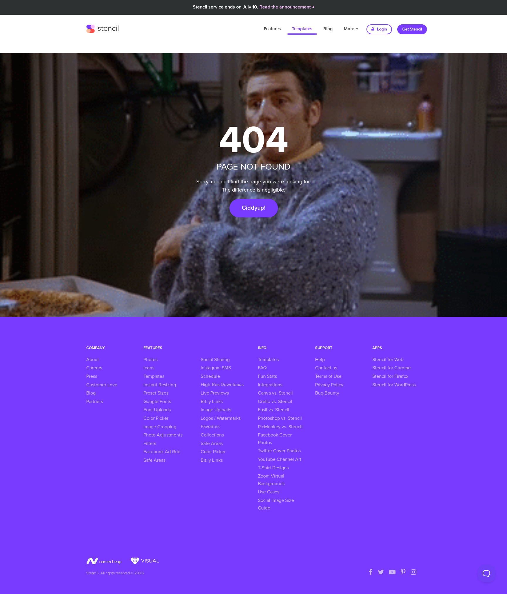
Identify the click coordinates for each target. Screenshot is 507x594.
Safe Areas (154, 460)
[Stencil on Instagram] (413, 572)
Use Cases (268, 492)
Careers (94, 367)
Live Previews (215, 393)
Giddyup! (253, 208)
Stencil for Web (387, 359)
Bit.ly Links (212, 401)
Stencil (102, 28)
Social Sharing (215, 359)
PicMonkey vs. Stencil (280, 426)
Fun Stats (267, 376)
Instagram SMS (216, 367)
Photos (150, 359)
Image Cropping (159, 426)
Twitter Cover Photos (279, 451)
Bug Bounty (327, 393)
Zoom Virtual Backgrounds (271, 480)
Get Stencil (412, 29)
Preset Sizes (155, 393)
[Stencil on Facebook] (371, 572)
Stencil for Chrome (391, 367)
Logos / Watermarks (221, 418)
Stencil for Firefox (390, 376)
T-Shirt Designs (273, 468)
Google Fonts (157, 401)
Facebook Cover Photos (275, 439)
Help (320, 359)
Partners (94, 401)
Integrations (270, 385)
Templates (302, 29)
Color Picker (155, 418)
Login (381, 29)
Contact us (326, 367)
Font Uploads (157, 409)
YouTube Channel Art (279, 459)
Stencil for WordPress (394, 385)
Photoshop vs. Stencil (280, 418)
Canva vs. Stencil (275, 393)
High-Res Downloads (222, 384)
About (92, 359)
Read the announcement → (287, 7)
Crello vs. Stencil (275, 401)
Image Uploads (216, 409)
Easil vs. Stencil (273, 409)
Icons (148, 367)
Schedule (210, 376)
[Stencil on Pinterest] (403, 572)
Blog (328, 29)
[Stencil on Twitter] (381, 572)
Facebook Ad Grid (161, 451)
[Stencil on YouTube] (392, 572)
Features (272, 29)
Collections (212, 435)
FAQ (262, 367)
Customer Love (101, 385)
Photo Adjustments (162, 435)
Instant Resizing (159, 385)
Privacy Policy (329, 385)
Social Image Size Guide (276, 504)
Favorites (210, 426)
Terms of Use (328, 376)
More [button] (349, 29)
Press (91, 376)
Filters (149, 443)
